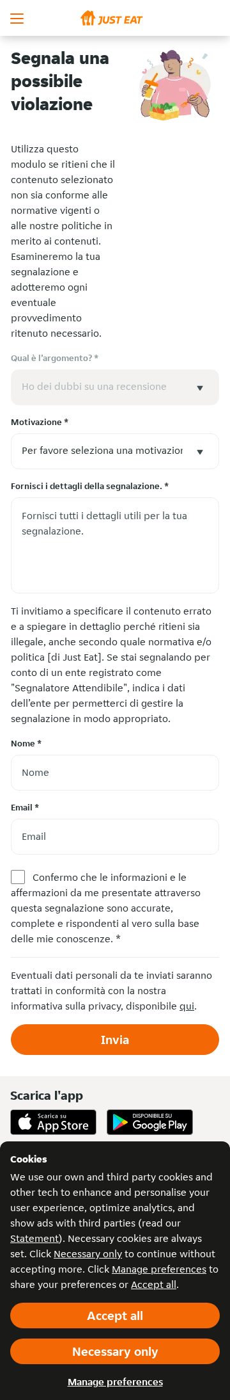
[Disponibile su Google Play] (150, 1122)
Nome (26, 743)
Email (25, 807)
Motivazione (39, 422)
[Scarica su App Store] (53, 1122)
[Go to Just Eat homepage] (115, 18)
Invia (115, 1039)
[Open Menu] (18, 18)
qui (187, 1006)
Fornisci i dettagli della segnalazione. (90, 486)
